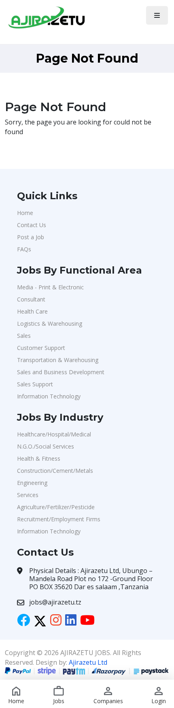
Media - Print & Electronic (50, 287)
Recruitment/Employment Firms (58, 519)
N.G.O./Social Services (45, 446)
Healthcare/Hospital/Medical (54, 434)
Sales (24, 335)
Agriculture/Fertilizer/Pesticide (56, 507)
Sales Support (35, 384)
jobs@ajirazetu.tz (55, 602)
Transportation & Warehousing (57, 360)
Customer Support (41, 348)
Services (27, 495)
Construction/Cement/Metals (55, 470)
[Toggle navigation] (157, 15)
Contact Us (31, 225)
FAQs (24, 249)
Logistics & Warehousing (49, 323)
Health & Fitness (38, 458)
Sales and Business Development (60, 372)
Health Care (32, 311)
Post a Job (30, 237)
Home (25, 213)
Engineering (32, 483)
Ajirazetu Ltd (88, 662)
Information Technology (49, 396)
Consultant (31, 299)
